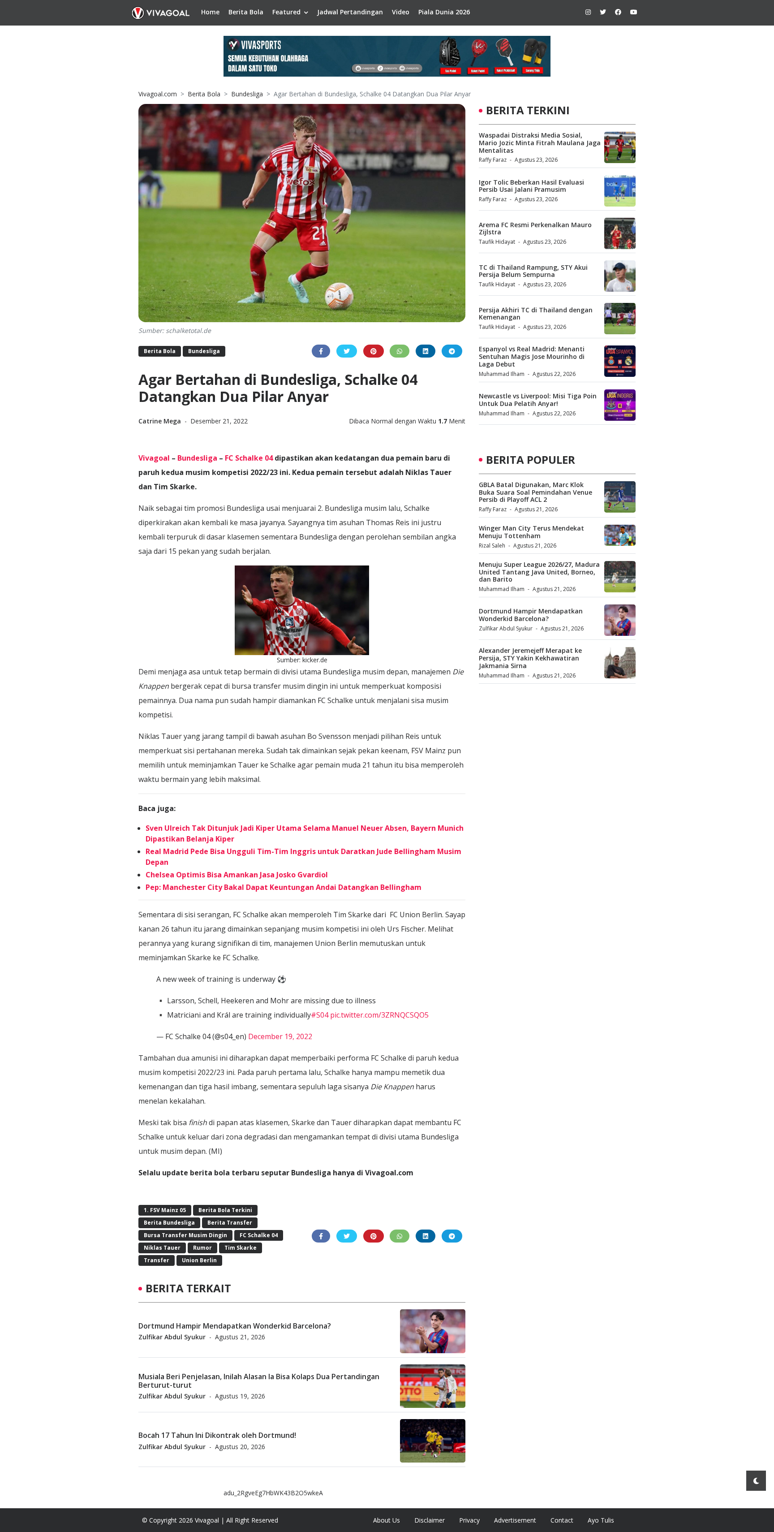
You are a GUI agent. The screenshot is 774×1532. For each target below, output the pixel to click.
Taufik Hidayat (497, 242)
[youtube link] (634, 12)
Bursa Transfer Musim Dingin (185, 1235)
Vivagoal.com (157, 94)
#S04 (319, 1015)
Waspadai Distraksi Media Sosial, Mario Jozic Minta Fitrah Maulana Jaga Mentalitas (540, 143)
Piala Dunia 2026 (444, 12)
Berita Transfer (229, 1222)
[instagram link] (588, 12)
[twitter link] (603, 12)
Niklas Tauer (162, 1247)
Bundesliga (247, 94)
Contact (561, 1520)
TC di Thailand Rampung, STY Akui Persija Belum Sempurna (533, 271)
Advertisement (515, 1520)
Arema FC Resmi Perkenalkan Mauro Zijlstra (535, 228)
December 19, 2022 (280, 1036)
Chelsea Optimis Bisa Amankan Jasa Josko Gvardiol (237, 875)
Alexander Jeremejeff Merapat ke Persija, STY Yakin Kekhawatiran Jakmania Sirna (530, 658)
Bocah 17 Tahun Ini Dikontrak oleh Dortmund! (217, 1435)
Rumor (202, 1247)
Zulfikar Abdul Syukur (172, 1336)
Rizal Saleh (492, 545)
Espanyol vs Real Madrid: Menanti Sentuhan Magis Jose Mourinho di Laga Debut (532, 356)
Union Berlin (199, 1260)
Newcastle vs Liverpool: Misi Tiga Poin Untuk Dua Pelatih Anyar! (538, 400)
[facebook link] (618, 12)
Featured (286, 12)
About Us (386, 1520)
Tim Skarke (240, 1247)
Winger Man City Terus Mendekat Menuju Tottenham (531, 532)
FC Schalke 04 (249, 458)
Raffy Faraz (493, 160)
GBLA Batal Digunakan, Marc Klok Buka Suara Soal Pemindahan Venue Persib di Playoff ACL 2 (535, 492)
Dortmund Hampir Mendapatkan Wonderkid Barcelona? (234, 1325)
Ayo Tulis (601, 1520)
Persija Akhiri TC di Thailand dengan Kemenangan (536, 314)
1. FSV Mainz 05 (165, 1210)
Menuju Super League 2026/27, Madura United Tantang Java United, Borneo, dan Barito (539, 572)
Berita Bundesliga (169, 1222)
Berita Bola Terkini (225, 1210)
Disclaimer (429, 1520)
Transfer (156, 1260)
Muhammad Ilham (502, 374)
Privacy (469, 1520)
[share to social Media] (321, 351)
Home (210, 12)
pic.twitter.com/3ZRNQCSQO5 (379, 1015)
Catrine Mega (160, 421)
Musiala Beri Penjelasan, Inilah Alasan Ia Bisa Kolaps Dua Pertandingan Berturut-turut (258, 1380)
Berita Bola (245, 12)
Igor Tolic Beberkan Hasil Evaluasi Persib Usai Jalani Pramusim (531, 186)
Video (400, 12)
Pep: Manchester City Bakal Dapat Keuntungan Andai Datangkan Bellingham (283, 887)
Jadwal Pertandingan (350, 12)
